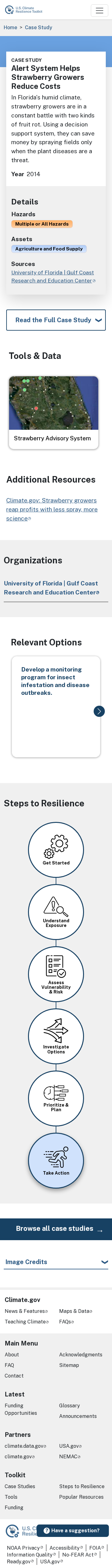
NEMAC (68, 1457)
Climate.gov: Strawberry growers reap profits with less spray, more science (52, 509)
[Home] (26, 9)
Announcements (78, 1416)
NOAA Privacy (23, 1548)
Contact (14, 1376)
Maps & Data (74, 1311)
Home (10, 27)
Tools (11, 1497)
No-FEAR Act (78, 1555)
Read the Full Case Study (53, 320)
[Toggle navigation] (99, 10)
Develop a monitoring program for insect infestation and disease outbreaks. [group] (55, 681)
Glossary (69, 1406)
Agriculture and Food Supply (49, 248)
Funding (14, 1508)
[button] (99, 711)
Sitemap (69, 1365)
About (12, 1355)
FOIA (95, 1548)
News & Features (25, 1311)
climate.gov (18, 1457)
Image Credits (26, 1262)
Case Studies (20, 1486)
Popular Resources (81, 1497)
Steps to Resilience (82, 1486)
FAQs (65, 1322)
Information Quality (30, 1555)
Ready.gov (18, 1562)
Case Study (38, 27)
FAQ (9, 1365)
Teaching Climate (25, 1322)
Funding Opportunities (21, 1409)
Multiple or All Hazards (42, 224)
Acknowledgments (80, 1355)
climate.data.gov (24, 1446)
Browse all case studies (54, 1228)
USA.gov (69, 1446)
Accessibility (64, 1548)
